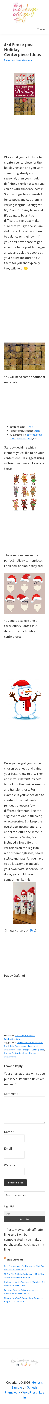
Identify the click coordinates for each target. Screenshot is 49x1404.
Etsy (32, 930)
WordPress (29, 1392)
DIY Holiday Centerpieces (15, 1046)
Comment (12, 1094)
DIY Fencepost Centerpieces (30, 1042)
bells (29, 438)
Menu (42, 29)
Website (9, 1165)
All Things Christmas (25, 1035)
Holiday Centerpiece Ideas (16, 1053)
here (31, 426)
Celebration (9, 1039)
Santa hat (21, 438)
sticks (13, 438)
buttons (31, 434)
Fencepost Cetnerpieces (33, 1049)
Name (9, 1132)
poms (39, 434)
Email (9, 1148)
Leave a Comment (24, 60)
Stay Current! (15, 1259)
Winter (19, 1039)
